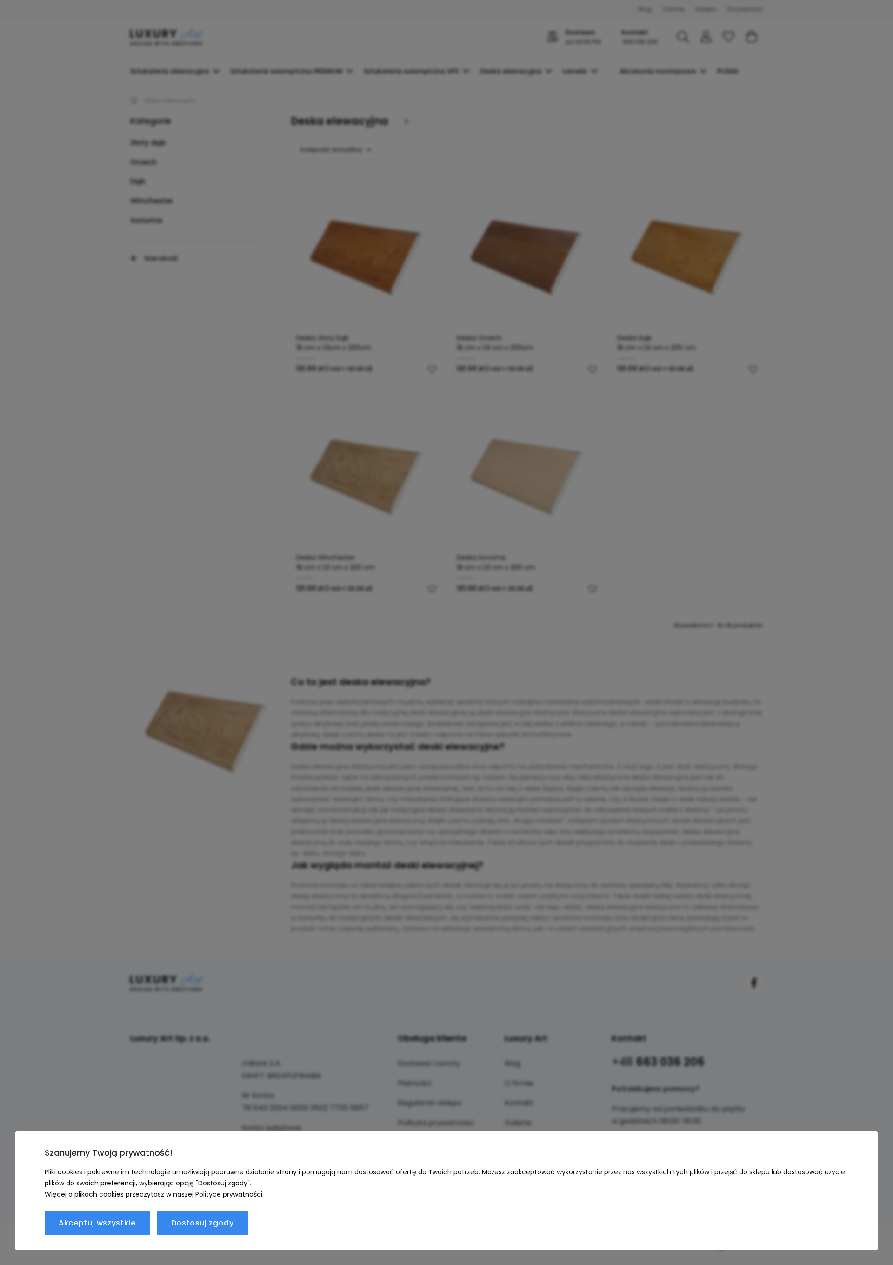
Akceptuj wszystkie (97, 1223)
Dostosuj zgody (202, 1223)
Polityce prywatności (228, 1194)
